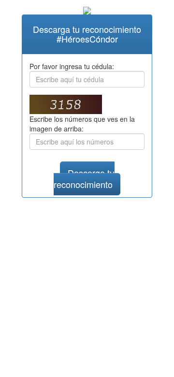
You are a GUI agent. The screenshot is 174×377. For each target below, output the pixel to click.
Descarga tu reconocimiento (84, 178)
